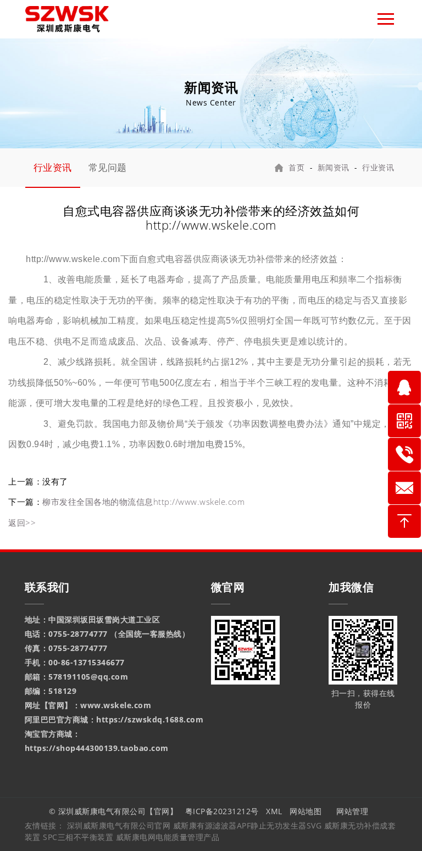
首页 (296, 167)
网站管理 (353, 811)
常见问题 (107, 167)
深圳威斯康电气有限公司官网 (119, 825)
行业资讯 (53, 167)
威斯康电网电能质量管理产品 (168, 837)
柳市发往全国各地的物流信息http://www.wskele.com (143, 501)
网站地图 (305, 811)
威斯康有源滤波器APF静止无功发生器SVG (248, 825)
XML (274, 811)
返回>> (22, 522)
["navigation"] (386, 19)
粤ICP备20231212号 (222, 811)
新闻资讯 (333, 167)
